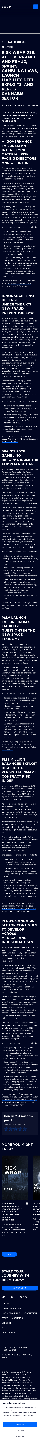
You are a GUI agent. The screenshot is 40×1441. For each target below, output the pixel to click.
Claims (5, 1303)
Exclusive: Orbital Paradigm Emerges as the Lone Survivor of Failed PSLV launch (19, 747)
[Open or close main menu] (35, 6)
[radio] (6, 1129)
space (34, 670)
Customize (20, 1431)
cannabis (14, 999)
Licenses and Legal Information (19, 1313)
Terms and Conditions (14, 1318)
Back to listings (17, 42)
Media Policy (8, 1333)
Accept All (20, 1425)
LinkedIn (6, 1323)
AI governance (12, 168)
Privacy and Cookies (13, 1308)
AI (3, 352)
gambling (12, 469)
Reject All (20, 1437)
